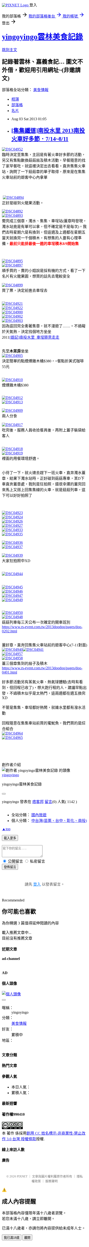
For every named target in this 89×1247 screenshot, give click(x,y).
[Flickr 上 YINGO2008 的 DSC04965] (12, 738)
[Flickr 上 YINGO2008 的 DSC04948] (12, 617)
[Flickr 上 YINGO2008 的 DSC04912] (12, 398)
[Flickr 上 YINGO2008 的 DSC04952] (12, 149)
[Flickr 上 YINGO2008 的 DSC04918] (12, 449)
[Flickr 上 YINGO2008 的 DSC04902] (12, 316)
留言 (48, 802)
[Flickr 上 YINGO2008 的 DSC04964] (12, 733)
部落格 (17, 105)
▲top (6, 829)
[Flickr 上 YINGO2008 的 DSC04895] (12, 261)
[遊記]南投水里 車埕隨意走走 (34, 337)
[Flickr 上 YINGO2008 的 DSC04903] (12, 321)
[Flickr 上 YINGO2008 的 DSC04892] (12, 211)
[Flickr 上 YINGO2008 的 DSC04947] (12, 596)
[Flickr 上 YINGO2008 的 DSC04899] (12, 285)
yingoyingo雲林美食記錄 (42, 36)
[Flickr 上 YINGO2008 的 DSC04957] (12, 654)
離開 (27, 1237)
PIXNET (22, 1176)
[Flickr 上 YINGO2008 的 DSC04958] (12, 658)
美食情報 (40, 90)
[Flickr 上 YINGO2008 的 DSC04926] (12, 521)
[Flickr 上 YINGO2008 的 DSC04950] (12, 613)
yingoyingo (10, 775)
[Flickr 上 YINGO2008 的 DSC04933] (12, 530)
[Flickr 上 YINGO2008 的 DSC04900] (12, 312)
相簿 (15, 99)
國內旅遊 (39, 815)
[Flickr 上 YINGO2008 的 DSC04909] (12, 410)
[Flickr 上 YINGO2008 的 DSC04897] (12, 265)
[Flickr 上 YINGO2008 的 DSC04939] (12, 555)
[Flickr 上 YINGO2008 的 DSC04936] (12, 543)
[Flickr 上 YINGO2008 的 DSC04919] (12, 453)
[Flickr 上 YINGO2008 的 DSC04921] (12, 304)
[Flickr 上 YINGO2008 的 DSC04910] (12, 380)
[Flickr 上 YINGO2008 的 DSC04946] (12, 591)
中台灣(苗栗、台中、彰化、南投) (59, 821)
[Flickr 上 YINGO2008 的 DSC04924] (12, 517)
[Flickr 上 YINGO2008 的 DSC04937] (12, 547)
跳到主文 (9, 50)
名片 (15, 111)
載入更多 (10, 838)
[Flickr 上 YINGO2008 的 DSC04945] (12, 587)
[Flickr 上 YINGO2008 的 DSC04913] (12, 402)
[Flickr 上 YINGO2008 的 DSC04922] (12, 308)
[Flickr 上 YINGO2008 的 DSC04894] (13, 197)
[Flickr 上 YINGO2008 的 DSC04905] (12, 356)
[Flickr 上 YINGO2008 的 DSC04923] (12, 513)
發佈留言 (10, 867)
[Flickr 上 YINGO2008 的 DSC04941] (33, 650)
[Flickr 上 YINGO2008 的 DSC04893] (12, 215)
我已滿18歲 (11, 1237)
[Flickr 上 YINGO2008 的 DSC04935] (12, 534)
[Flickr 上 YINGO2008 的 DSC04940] (12, 650)
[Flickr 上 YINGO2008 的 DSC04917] (12, 425)
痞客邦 (38, 802)
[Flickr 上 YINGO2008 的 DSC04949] (12, 600)
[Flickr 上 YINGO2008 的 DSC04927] (12, 526)
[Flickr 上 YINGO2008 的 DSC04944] (12, 574)
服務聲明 (51, 1181)
